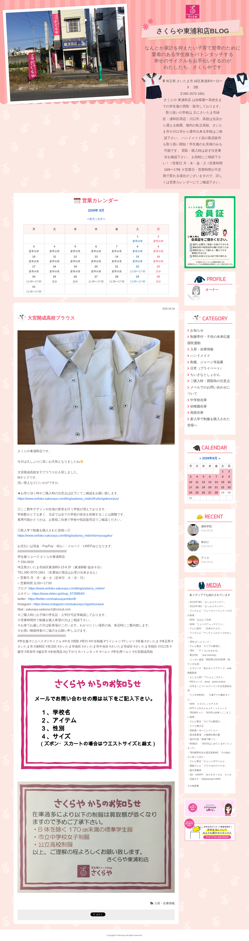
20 (209, 487)
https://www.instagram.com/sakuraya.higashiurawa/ (68, 604)
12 (203, 482)
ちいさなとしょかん (205, 375)
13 (209, 482)
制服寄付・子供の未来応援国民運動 (208, 340)
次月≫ (101, 218)
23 (229, 487)
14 (216, 482)
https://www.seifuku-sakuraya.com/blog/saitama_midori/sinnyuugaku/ (65, 535)
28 (216, 492)
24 (190, 492)
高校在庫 (196, 412)
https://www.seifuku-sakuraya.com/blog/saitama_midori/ (66, 588)
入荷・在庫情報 (164, 903)
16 (229, 482)
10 (190, 482)
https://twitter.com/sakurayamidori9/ (52, 599)
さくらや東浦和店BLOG (192, 31)
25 (197, 492)
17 (190, 487)
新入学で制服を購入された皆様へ (208, 422)
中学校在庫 (198, 400)
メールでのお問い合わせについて (208, 390)
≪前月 (91, 218)
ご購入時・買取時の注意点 (210, 381)
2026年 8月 (96, 210)
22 (222, 487)
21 (216, 487)
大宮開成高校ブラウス (50, 317)
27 (209, 492)
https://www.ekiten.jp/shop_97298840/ (58, 593)
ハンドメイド (200, 356)
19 (203, 487)
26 (203, 492)
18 (197, 487)
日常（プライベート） (206, 368)
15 (222, 482)
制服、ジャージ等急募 (206, 362)
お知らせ (196, 330)
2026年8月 (209, 458)
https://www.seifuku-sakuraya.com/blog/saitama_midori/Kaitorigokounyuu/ (68, 498)
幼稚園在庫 (198, 406)
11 (197, 482)
